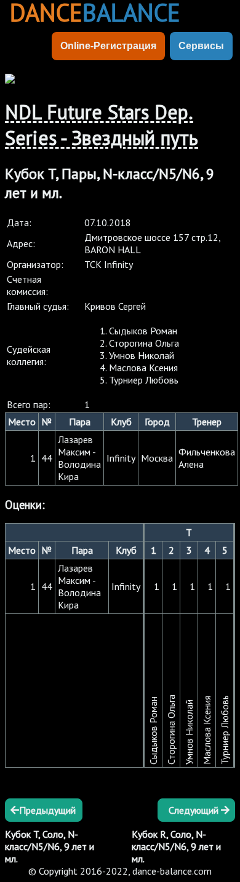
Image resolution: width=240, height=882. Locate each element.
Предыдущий (47, 810)
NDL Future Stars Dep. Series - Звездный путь (101, 125)
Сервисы (201, 46)
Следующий (195, 810)
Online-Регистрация (108, 46)
